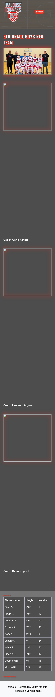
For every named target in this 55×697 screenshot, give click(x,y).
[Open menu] (49, 12)
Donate (39, 11)
